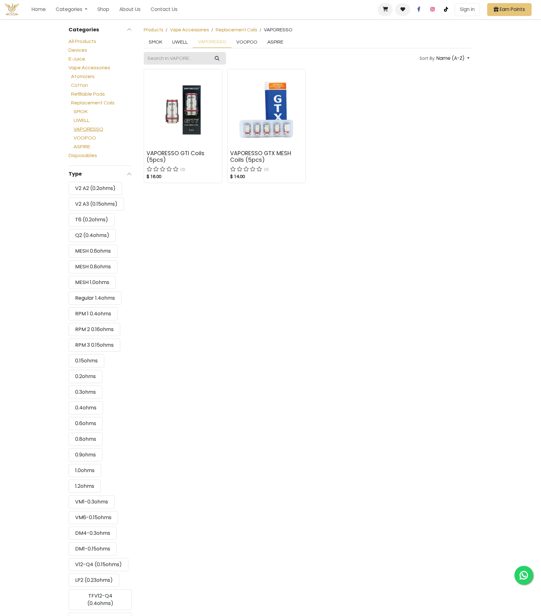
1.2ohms (84, 486)
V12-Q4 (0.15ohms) (98, 564)
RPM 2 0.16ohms (94, 329)
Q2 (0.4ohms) (92, 235)
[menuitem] (39, 9)
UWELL (82, 120)
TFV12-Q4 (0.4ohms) (100, 599)
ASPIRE (82, 146)
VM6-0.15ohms (93, 517)
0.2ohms (85, 376)
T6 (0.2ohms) (91, 219)
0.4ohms (85, 407)
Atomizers (83, 76)
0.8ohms (85, 439)
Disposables (83, 155)
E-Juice (77, 58)
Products (153, 30)
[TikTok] (446, 9)
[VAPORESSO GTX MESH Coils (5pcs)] (267, 108)
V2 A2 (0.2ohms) (95, 188)
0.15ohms (86, 360)
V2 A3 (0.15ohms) (96, 204)
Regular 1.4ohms (95, 298)
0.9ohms (85, 454)
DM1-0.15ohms (92, 548)
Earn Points (511, 9)
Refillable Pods (88, 94)
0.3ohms (85, 392)
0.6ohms (85, 423)
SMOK (81, 111)
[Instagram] (432, 9)
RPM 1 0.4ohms (93, 313)
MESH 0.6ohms (93, 251)
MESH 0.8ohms (93, 266)
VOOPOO (85, 137)
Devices (78, 50)
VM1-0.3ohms (91, 501)
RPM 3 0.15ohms (94, 345)
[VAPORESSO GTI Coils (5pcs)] (183, 108)
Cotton (79, 85)
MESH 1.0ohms (92, 282)
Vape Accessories (89, 67)
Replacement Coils (93, 102)
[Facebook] (419, 9)
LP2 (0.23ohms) (94, 580)
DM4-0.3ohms (92, 533)
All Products (82, 41)
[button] (444, 58)
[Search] (217, 58)
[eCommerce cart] (385, 9)
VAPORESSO (88, 129)
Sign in (467, 9)
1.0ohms (85, 470)
